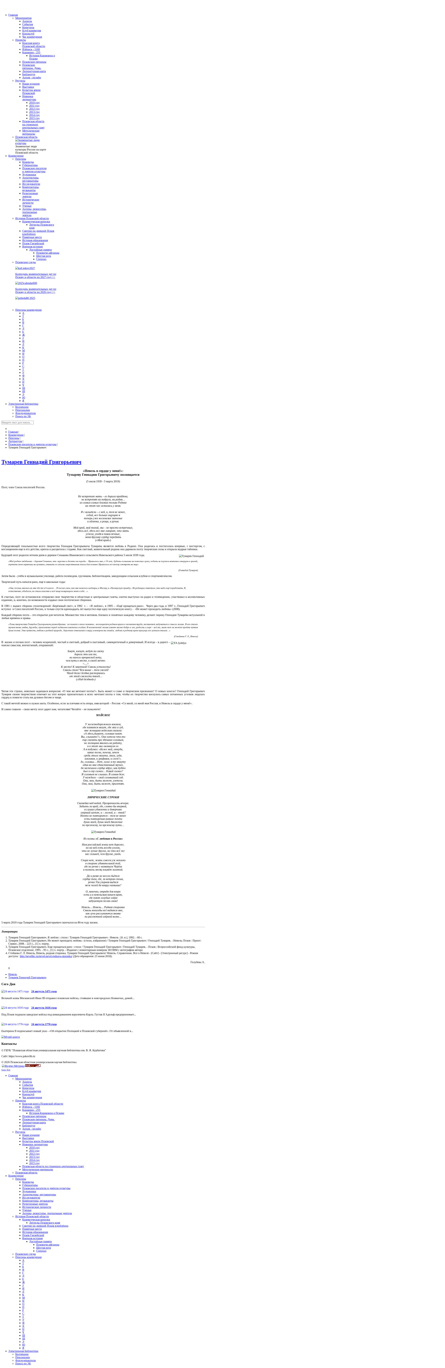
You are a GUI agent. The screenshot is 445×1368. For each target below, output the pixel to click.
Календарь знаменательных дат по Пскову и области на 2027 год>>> (35, 276)
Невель (12, 974)
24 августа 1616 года (44, 1007)
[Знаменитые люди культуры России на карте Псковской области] (31, 143)
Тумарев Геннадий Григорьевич (41, 462)
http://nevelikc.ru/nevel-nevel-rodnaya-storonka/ (46, 956)
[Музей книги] (10, 1036)
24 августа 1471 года (44, 991)
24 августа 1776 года (44, 1024)
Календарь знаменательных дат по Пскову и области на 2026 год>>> (35, 291)
